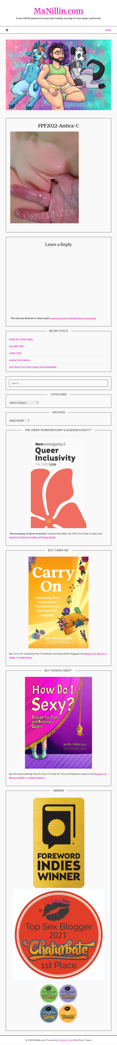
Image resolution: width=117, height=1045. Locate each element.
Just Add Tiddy (16, 346)
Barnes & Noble (29, 537)
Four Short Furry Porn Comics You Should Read (32, 366)
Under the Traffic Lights (21, 339)
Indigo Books (49, 537)
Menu (108, 29)
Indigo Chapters (36, 777)
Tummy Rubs (15, 352)
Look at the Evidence (19, 360)
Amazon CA (15, 537)
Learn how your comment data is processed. (73, 318)
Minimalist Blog (66, 1040)
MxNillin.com (58, 10)
